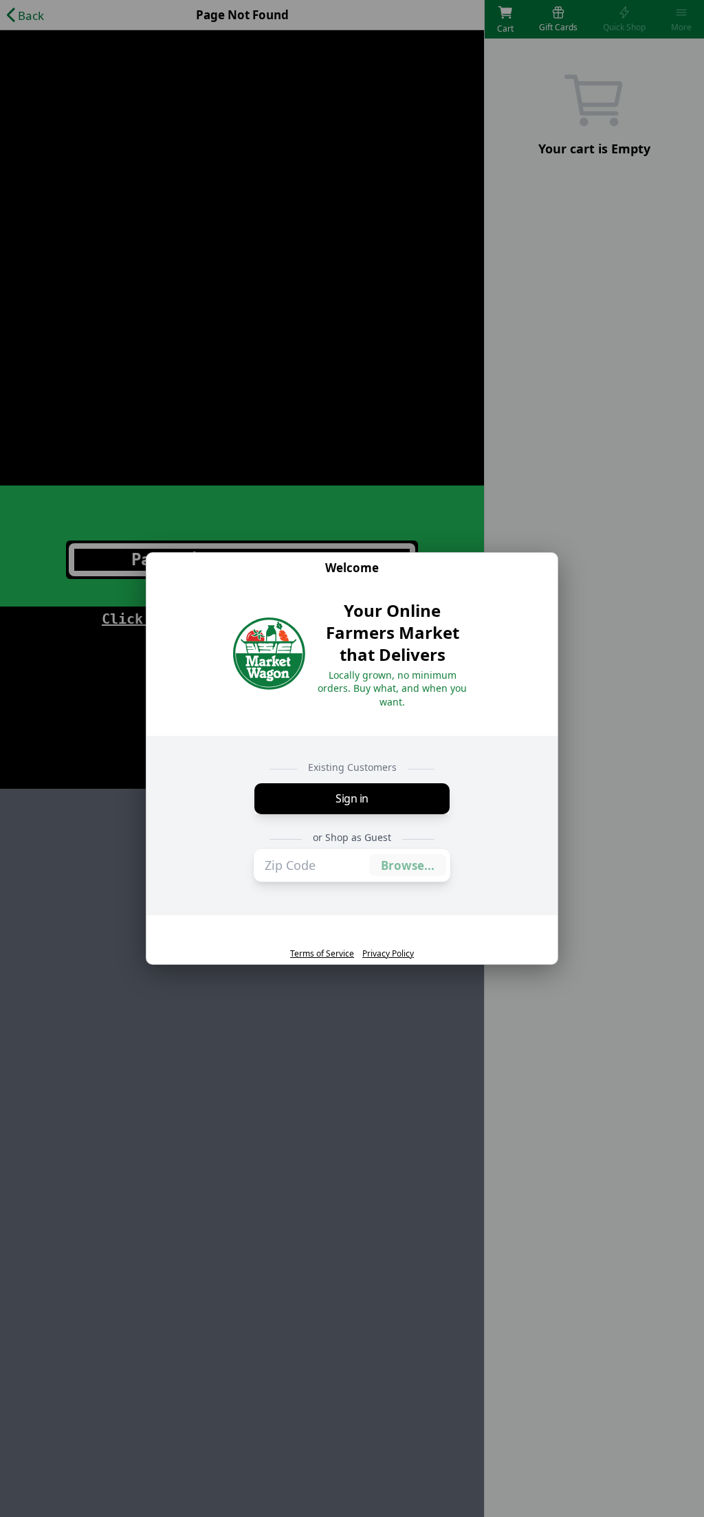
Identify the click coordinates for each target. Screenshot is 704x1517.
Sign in (352, 798)
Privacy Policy (388, 953)
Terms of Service (322, 953)
